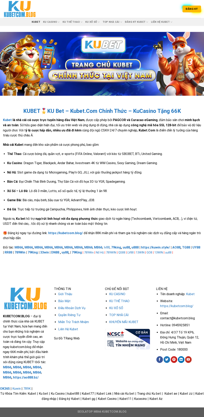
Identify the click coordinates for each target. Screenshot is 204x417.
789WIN (111, 252)
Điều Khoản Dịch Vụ (71, 308)
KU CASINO (50, 21)
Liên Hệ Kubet (68, 329)
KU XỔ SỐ (91, 21)
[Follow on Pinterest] (174, 359)
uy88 (65, 252)
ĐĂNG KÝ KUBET (135, 21)
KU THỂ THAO (71, 21)
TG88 (186, 247)
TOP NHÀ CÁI (111, 21)
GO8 (149, 252)
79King (33, 252)
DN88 (55, 252)
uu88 (126, 247)
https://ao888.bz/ (26, 377)
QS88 (121, 252)
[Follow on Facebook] (159, 359)
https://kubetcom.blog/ (176, 306)
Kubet (7, 120)
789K (27, 388)
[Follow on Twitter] (167, 359)
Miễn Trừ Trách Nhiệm (73, 322)
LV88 (131, 252)
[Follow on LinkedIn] (181, 359)
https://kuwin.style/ (155, 247)
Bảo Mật (64, 301)
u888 (135, 247)
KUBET (36, 21)
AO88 (176, 247)
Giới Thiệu (65, 294)
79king (116, 247)
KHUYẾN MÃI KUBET (123, 322)
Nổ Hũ (100, 252)
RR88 (8, 252)
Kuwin (16, 388)
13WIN (140, 252)
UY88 (196, 247)
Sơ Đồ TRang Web (67, 338)
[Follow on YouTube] (188, 359)
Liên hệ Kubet (160, 21)
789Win (20, 252)
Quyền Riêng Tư (69, 315)
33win (44, 252)
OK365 (5, 388)
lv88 (107, 247)
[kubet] (23, 9)
